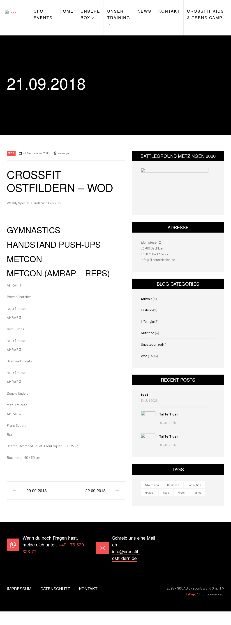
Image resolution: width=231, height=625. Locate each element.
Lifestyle (147, 321)
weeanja (63, 153)
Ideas (165, 492)
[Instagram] (218, 548)
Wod (11, 153)
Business (173, 484)
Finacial (149, 492)
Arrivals (146, 298)
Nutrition (148, 333)
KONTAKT (169, 11)
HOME (67, 11)
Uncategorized (152, 344)
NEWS (144, 11)
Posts (181, 492)
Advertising (152, 484)
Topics (197, 492)
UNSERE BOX (90, 14)
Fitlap (190, 594)
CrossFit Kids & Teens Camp (205, 14)
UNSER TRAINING (118, 14)
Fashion (147, 310)
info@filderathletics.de (158, 259)
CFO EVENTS (43, 14)
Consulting (194, 484)
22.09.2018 (95, 490)
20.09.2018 (36, 490)
